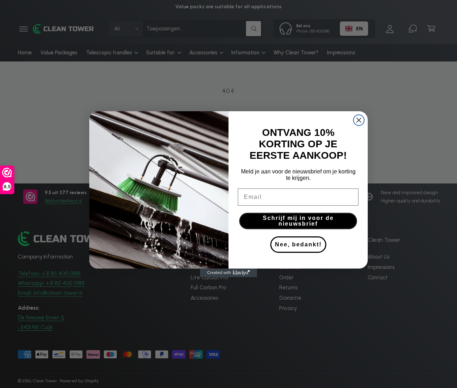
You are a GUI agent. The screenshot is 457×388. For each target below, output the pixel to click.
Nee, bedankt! (298, 244)
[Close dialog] (358, 120)
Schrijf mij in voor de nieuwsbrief (298, 221)
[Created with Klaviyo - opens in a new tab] (228, 273)
